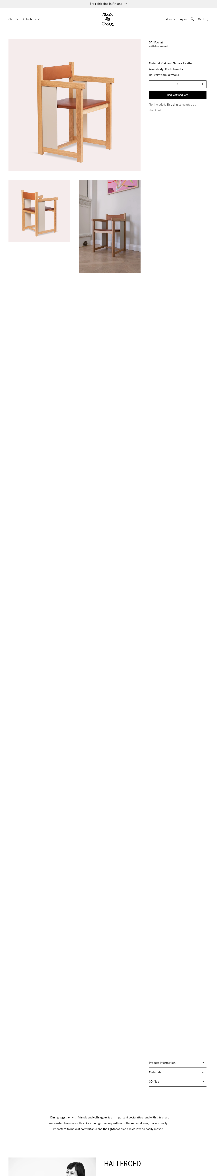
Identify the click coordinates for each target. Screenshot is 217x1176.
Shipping (172, 104)
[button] (192, 19)
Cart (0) (203, 20)
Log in (183, 19)
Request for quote (177, 94)
